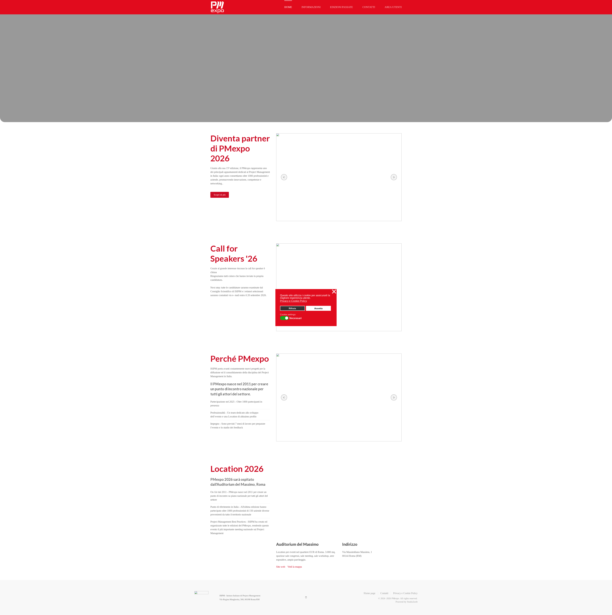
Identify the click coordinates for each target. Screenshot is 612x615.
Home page (369, 593)
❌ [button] (334, 291)
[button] (284, 177)
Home (288, 7)
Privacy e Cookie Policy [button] (293, 301)
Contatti (368, 7)
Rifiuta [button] (292, 308)
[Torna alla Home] (217, 7)
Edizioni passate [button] (341, 7)
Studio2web (412, 602)
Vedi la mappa (295, 566)
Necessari (295, 318)
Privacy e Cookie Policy (405, 593)
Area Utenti (393, 7)
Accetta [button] (318, 308)
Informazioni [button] (311, 7)
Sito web (280, 566)
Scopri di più (220, 195)
